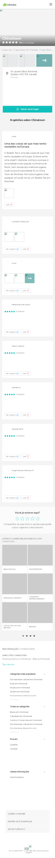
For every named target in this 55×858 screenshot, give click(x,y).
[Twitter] (26, 839)
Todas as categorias (19, 706)
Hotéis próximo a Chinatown (17, 659)
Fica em (13, 739)
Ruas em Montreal (18, 683)
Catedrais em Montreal (21, 716)
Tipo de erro (8, 664)
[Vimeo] (30, 839)
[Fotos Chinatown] (27, 27)
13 (24, 43)
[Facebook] (23, 839)
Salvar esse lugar (30, 109)
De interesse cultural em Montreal (26, 679)
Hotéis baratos (17, 777)
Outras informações (19, 771)
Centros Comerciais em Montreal (26, 720)
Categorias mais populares (22, 674)
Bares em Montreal (19, 712)
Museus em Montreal (20, 687)
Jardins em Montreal (19, 691)
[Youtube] (34, 839)
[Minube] (9, 5)
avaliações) (29, 43)
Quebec (14, 744)
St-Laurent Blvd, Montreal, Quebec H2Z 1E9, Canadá (24, 73)
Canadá (13, 749)
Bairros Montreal (41, 659)
